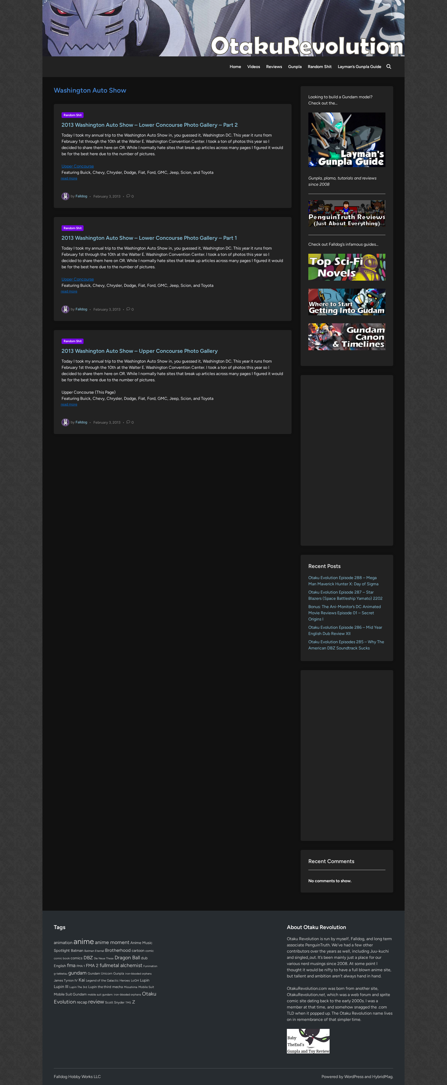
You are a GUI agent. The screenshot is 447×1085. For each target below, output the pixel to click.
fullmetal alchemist (121, 965)
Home (235, 66)
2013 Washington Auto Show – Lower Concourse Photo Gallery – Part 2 (150, 125)
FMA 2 (92, 965)
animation (63, 942)
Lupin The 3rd (78, 987)
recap (82, 1002)
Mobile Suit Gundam (70, 994)
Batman (77, 950)
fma (71, 965)
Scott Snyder (114, 1002)
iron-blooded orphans (138, 973)
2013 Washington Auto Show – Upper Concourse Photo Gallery (140, 351)
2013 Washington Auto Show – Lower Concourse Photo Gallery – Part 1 (149, 238)
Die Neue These (104, 958)
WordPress (353, 1076)
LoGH (135, 980)
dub (144, 958)
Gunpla (295, 66)
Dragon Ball (127, 957)
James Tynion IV (66, 980)
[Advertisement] (347, 460)
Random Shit (320, 66)
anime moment (112, 942)
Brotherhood (118, 950)
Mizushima (130, 987)
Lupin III (61, 986)
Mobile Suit (146, 987)
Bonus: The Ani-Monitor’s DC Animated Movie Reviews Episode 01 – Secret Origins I (344, 613)
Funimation (150, 966)
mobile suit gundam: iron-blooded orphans (114, 994)
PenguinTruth (317, 944)
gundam (77, 973)
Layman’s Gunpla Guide (359, 66)
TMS (128, 1002)
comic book (62, 958)
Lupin (144, 980)
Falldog (81, 196)
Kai (82, 980)
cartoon (138, 950)
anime (83, 941)
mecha (117, 987)
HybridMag (382, 1076)
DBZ (88, 958)
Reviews (274, 66)
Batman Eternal (94, 951)
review (96, 1001)
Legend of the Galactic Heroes (108, 980)
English (60, 965)
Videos (253, 66)
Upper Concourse (78, 166)
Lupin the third (99, 987)
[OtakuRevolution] (223, 27)
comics (77, 958)
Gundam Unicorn (100, 973)
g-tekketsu (60, 973)
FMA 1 (81, 966)
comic (149, 951)
